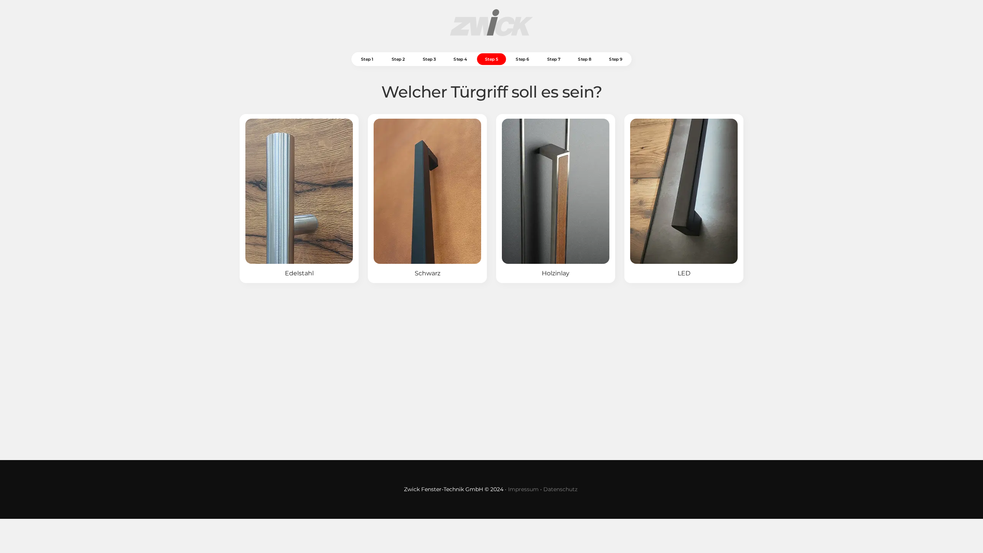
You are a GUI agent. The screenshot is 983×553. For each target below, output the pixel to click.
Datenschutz (560, 489)
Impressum (523, 489)
